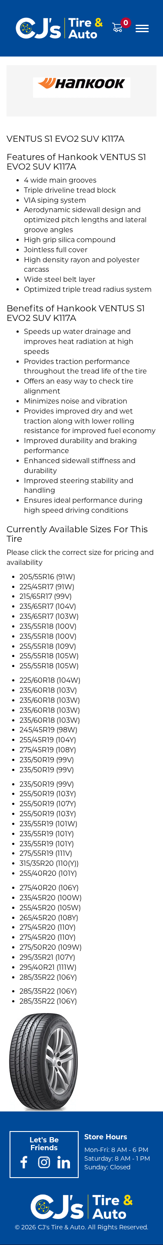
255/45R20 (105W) (50, 908)
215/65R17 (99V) (46, 596)
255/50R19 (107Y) (48, 804)
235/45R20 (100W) (51, 898)
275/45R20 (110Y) (48, 927)
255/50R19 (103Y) (48, 794)
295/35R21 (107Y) (47, 957)
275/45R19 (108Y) (48, 750)
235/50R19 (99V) (47, 760)
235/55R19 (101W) (48, 824)
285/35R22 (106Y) (48, 977)
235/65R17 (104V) (48, 606)
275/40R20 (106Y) (49, 888)
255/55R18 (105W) (49, 656)
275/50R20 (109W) (51, 947)
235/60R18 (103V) (48, 690)
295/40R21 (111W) (48, 967)
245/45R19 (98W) (48, 730)
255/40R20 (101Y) (48, 873)
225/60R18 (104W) (50, 680)
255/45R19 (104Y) (48, 740)
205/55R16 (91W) (47, 577)
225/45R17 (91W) (47, 587)
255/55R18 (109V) (48, 646)
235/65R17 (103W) (49, 616)
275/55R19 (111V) (46, 853)
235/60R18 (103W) (50, 700)
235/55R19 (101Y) (47, 834)
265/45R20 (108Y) (49, 918)
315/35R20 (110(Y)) (49, 863)
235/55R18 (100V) (48, 626)
